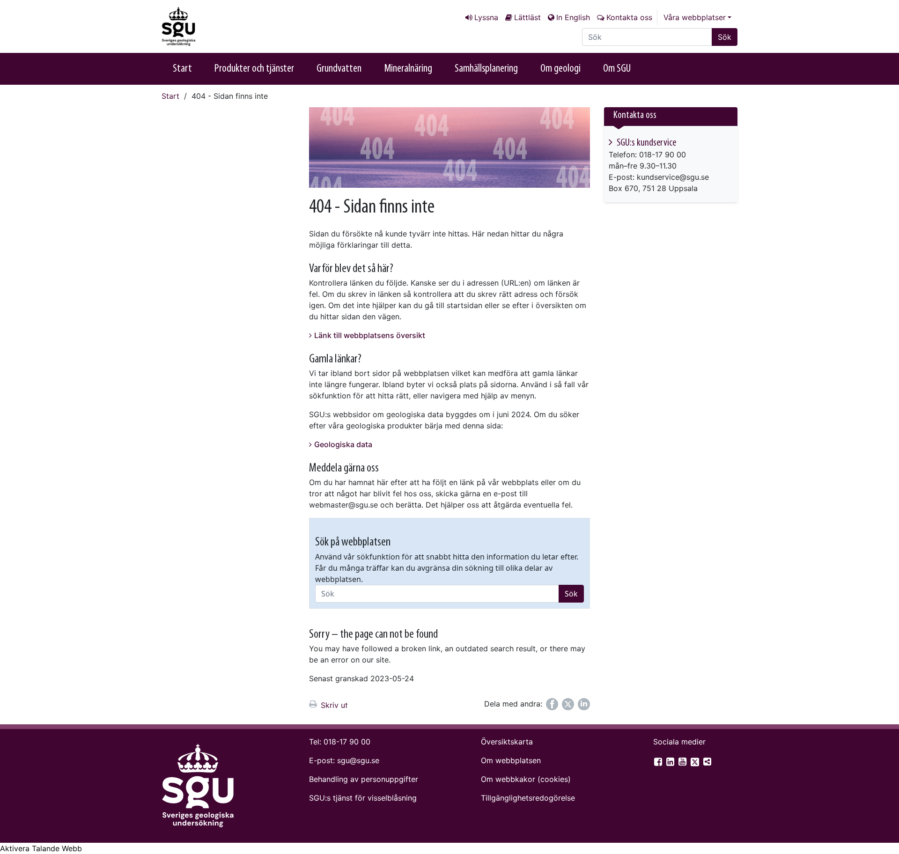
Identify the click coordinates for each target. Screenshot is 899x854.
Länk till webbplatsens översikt (369, 335)
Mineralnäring (408, 68)
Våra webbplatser (694, 17)
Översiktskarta (507, 741)
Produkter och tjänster (254, 68)
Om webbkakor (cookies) (526, 779)
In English (573, 17)
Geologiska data (343, 444)
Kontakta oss (629, 17)
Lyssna (486, 17)
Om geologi (560, 68)
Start (182, 68)
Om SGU (617, 68)
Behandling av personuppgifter (363, 779)
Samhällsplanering (486, 68)
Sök (724, 37)
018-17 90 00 (347, 741)
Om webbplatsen (511, 760)
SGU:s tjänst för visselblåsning (363, 797)
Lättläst (527, 17)
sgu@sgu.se (358, 760)
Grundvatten (339, 68)
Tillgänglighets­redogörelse (528, 797)
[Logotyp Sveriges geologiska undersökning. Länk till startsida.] (208, 26)
